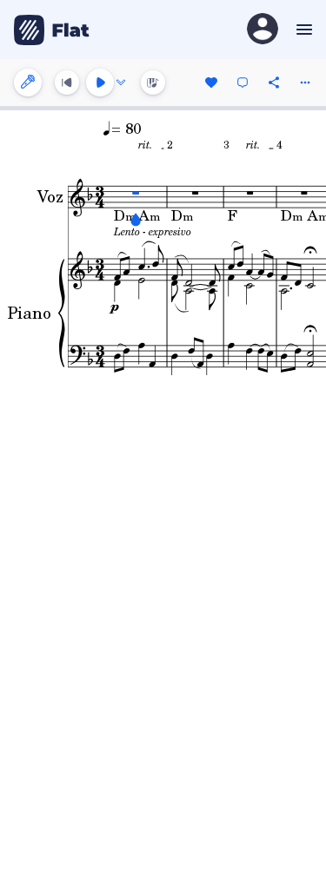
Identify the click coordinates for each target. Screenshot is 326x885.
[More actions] (305, 82)
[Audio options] (121, 82)
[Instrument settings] (28, 82)
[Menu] (302, 29)
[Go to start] (67, 82)
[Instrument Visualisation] (153, 82)
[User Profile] (262, 30)
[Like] (211, 82)
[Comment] (242, 82)
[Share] (274, 82)
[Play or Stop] (100, 82)
